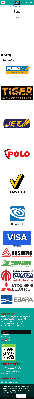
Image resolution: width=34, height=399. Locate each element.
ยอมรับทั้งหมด (21, 396)
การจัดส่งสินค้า (7, 373)
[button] (27, 2)
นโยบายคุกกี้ (13, 392)
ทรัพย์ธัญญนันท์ (8, 60)
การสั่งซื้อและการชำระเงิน (11, 368)
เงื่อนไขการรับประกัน (9, 382)
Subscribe (6, 336)
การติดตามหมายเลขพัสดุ (10, 371)
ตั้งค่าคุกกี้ (11, 396)
